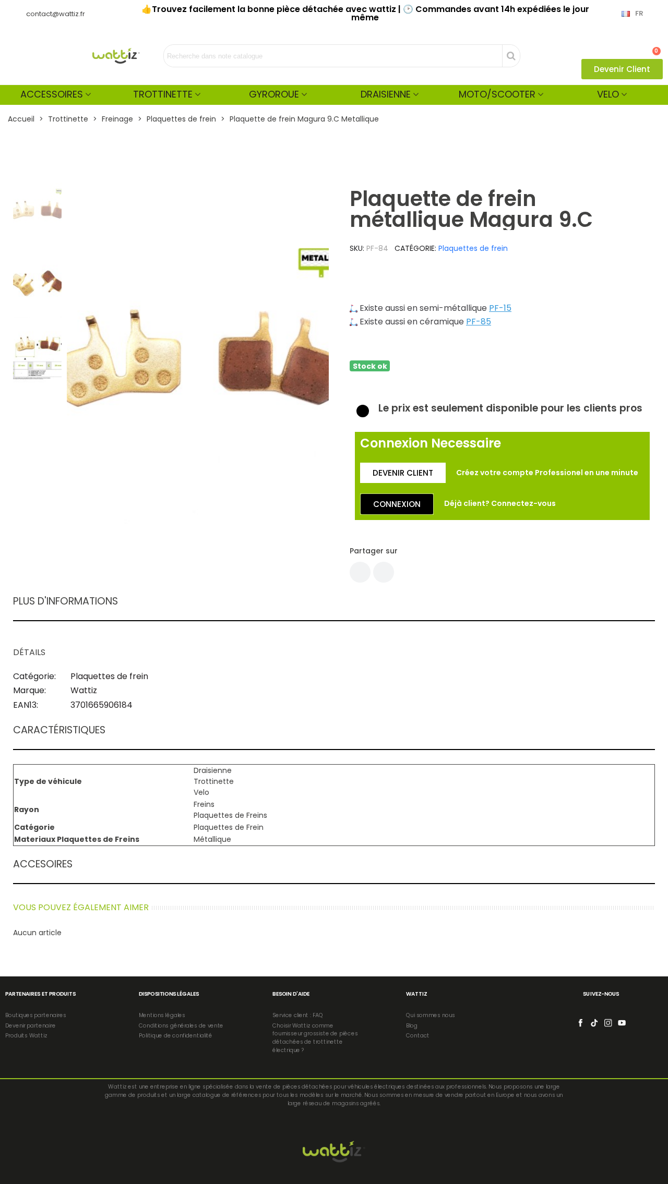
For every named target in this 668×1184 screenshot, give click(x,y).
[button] (622, 69)
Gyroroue (274, 94)
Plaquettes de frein (473, 248)
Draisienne (386, 94)
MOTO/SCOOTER (497, 94)
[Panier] (652, 45)
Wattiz (83, 690)
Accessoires (51, 94)
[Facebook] (360, 572)
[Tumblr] (383, 572)
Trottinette (163, 94)
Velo (608, 94)
